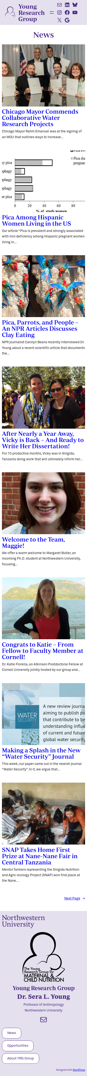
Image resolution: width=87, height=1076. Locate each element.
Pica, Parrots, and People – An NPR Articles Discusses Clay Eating (40, 328)
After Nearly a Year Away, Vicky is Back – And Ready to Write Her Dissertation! (43, 439)
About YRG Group (20, 1058)
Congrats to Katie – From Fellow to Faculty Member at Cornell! (42, 650)
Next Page (74, 898)
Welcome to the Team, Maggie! (33, 542)
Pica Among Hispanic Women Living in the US (36, 220)
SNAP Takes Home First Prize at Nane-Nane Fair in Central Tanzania (40, 855)
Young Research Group (31, 12)
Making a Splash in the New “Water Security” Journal (41, 753)
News (11, 1033)
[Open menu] (52, 12)
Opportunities (17, 1045)
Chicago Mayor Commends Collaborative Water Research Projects (40, 117)
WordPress (79, 1070)
